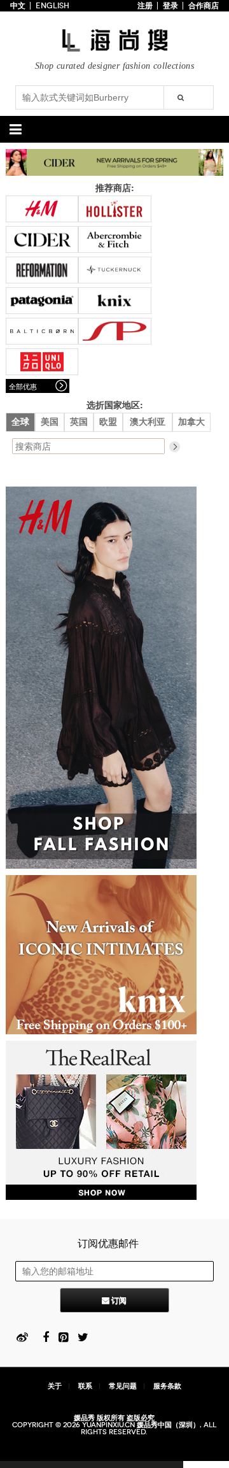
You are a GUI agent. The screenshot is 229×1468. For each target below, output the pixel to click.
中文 (17, 5)
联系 (85, 1386)
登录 (170, 5)
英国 (79, 422)
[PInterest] (63, 1336)
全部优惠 (23, 386)
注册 (145, 5)
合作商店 (203, 5)
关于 (55, 1386)
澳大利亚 (147, 422)
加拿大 (191, 422)
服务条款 (167, 1386)
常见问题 (123, 1386)
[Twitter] (83, 1336)
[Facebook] (46, 1336)
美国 (50, 422)
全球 (20, 422)
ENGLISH (52, 5)
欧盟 (108, 422)
